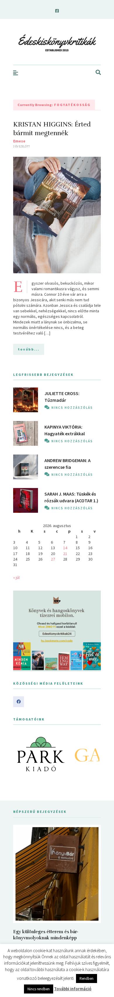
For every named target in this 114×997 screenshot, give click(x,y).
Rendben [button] (87, 978)
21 (65, 553)
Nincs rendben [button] (38, 989)
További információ (72, 988)
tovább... (28, 349)
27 (53, 559)
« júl (16, 577)
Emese (19, 141)
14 (65, 547)
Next (93, 754)
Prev (20, 754)
